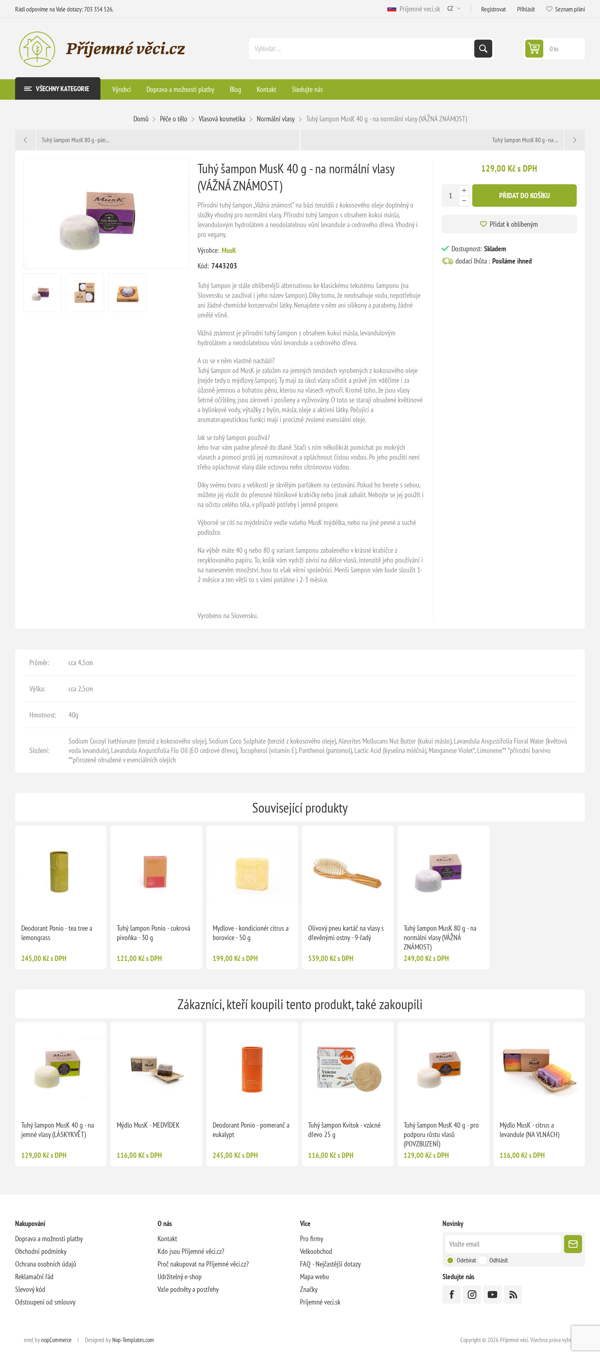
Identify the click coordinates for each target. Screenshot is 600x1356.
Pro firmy (311, 1238)
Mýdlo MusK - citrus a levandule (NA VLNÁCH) (529, 1129)
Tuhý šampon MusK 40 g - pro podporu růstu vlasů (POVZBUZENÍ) (441, 1134)
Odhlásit (498, 1260)
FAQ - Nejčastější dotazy (330, 1264)
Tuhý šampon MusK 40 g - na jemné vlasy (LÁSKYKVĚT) (57, 1129)
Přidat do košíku (524, 195)
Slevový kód (30, 1289)
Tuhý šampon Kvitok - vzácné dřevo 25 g (344, 1129)
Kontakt (167, 1238)
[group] (61, 871)
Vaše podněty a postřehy (188, 1289)
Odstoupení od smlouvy (45, 1302)
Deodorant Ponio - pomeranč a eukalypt (251, 1129)
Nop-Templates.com (133, 1340)
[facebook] (451, 1294)
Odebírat (466, 1260)
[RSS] (513, 1294)
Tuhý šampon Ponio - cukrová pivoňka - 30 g (153, 932)
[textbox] (362, 49)
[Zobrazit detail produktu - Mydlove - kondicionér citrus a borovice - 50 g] (252, 871)
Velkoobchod (316, 1251)
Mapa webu (314, 1276)
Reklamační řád (34, 1276)
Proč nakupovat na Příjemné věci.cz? (203, 1264)
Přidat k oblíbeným (514, 224)
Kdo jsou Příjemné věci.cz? (191, 1251)
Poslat (573, 1244)
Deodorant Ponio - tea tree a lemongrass (56, 932)
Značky (309, 1289)
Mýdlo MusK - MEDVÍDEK (148, 1125)
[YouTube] (492, 1294)
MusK (229, 250)
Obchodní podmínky (41, 1251)
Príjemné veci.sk (418, 8)
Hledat (483, 49)
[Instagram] (472, 1294)
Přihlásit (526, 9)
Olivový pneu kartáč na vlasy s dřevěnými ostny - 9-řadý (346, 932)
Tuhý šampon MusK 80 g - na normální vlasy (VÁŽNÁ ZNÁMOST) (440, 937)
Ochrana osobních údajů (45, 1264)
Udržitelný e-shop (180, 1276)
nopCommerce (56, 1340)
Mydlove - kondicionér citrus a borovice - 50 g (251, 932)
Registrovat (493, 9)
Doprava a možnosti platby (49, 1238)
